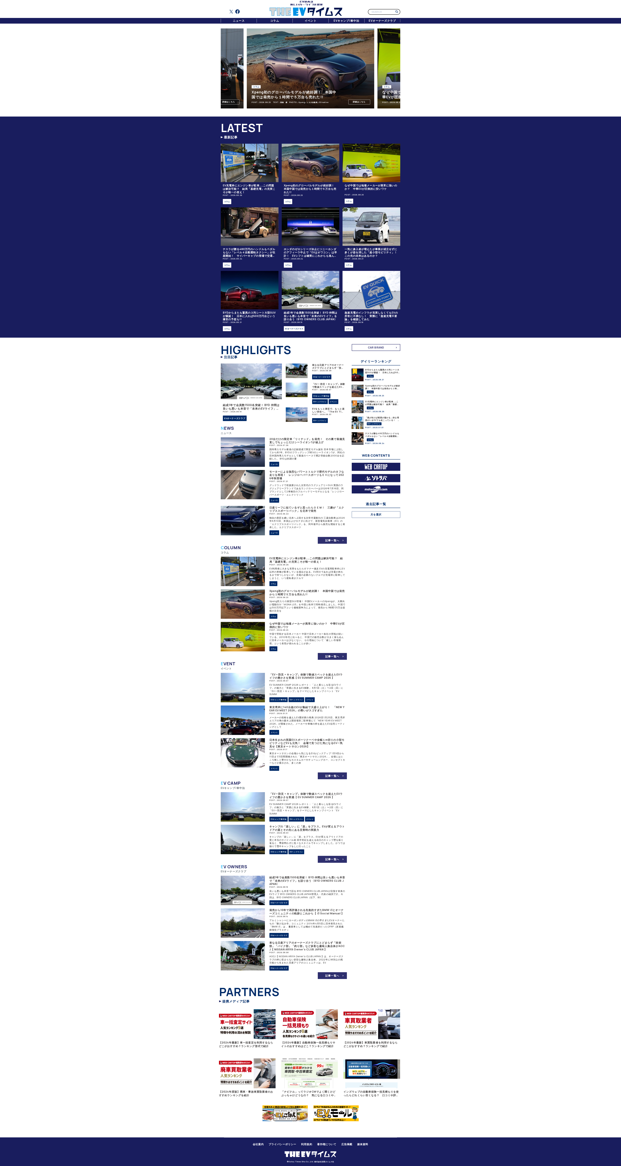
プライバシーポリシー (282, 1144)
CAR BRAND (376, 347)
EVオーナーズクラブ (382, 20)
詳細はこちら (344, 101)
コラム (274, 20)
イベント (310, 20)
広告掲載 (346, 1144)
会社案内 (258, 1144)
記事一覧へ (332, 540)
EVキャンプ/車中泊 (346, 20)
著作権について (327, 1144)
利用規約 (306, 1144)
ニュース (239, 20)
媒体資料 (362, 1144)
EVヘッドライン (320, 402)
